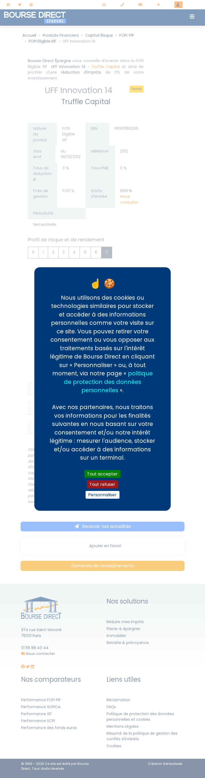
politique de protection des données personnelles (108, 381)
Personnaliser (102, 495)
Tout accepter (102, 474)
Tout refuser (102, 484)
